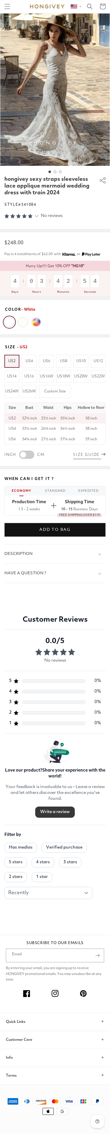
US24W (11, 391)
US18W (63, 376)
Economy (21, 491)
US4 (29, 361)
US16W (46, 376)
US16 (29, 376)
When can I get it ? (29, 479)
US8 (63, 361)
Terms (11, 1076)
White (9, 322)
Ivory (23, 322)
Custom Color (36, 322)
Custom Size (55, 391)
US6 (46, 361)
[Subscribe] (97, 955)
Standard (55, 491)
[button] (7, 6)
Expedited (88, 491)
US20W (80, 376)
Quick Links (16, 1022)
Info (9, 1058)
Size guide (87, 455)
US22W (98, 376)
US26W (29, 391)
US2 (12, 361)
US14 (11, 376)
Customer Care (19, 1040)
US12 (98, 361)
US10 (81, 361)
